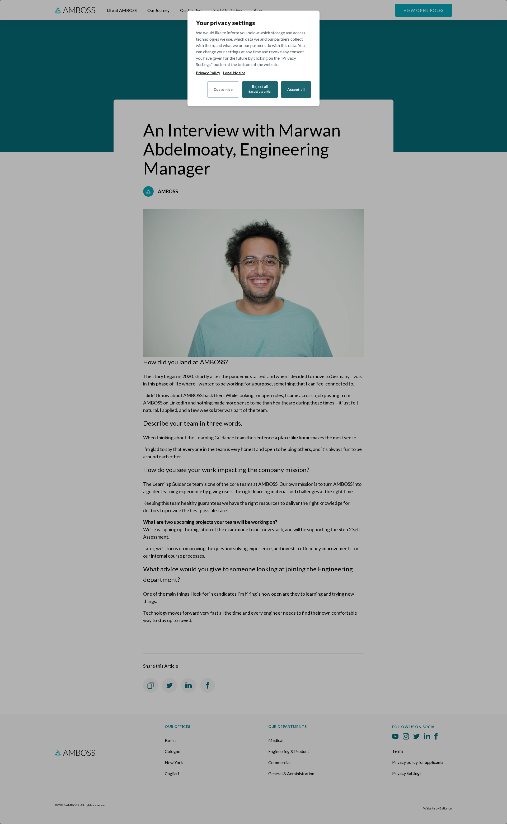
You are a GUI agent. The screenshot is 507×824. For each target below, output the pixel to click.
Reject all (259, 88)
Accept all (296, 89)
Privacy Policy (208, 73)
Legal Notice (234, 73)
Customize (223, 89)
